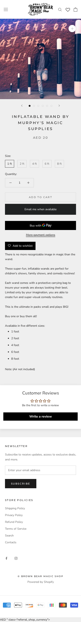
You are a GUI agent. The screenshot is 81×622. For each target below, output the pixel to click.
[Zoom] (72, 28)
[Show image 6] (51, 106)
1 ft (9, 164)
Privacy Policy (14, 515)
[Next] (59, 106)
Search (9, 536)
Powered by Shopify (40, 582)
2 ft (22, 164)
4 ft (34, 164)
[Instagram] (16, 558)
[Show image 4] (43, 106)
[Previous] (21, 106)
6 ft (47, 164)
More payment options (40, 235)
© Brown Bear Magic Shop (40, 576)
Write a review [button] (40, 416)
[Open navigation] (6, 9)
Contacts (10, 542)
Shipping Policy (15, 508)
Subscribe (20, 483)
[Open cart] (75, 9)
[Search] (60, 9)
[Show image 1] (30, 106)
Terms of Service (15, 529)
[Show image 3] (38, 106)
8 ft (59, 164)
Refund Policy (14, 522)
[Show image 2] (34, 106)
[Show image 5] (47, 106)
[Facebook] (6, 558)
